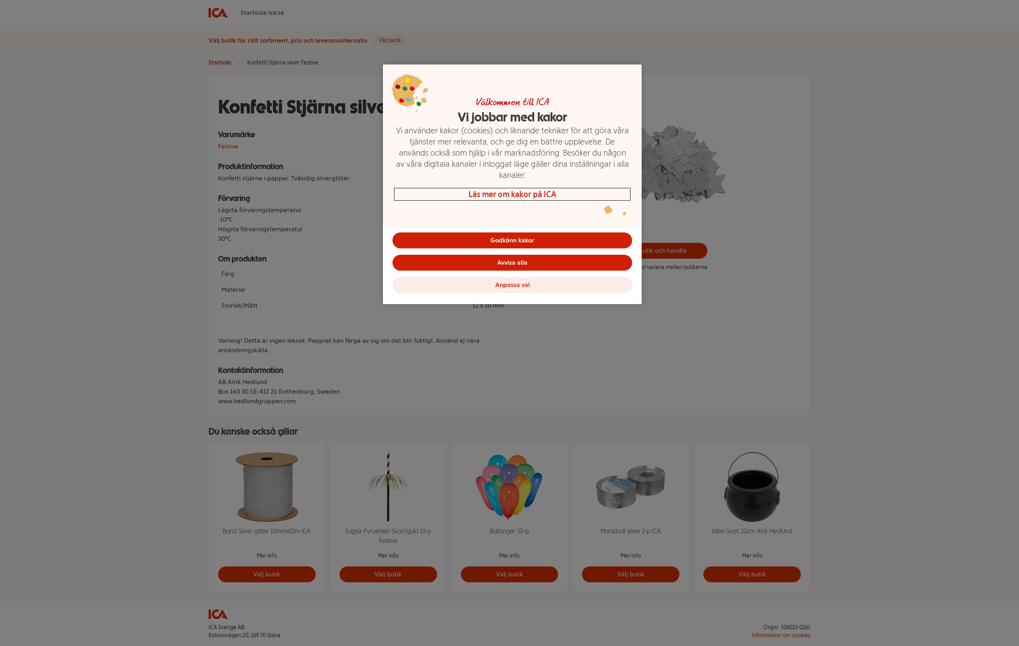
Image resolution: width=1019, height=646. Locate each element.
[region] (512, 184)
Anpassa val (512, 285)
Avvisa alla (512, 262)
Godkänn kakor (512, 240)
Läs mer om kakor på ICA (512, 194)
